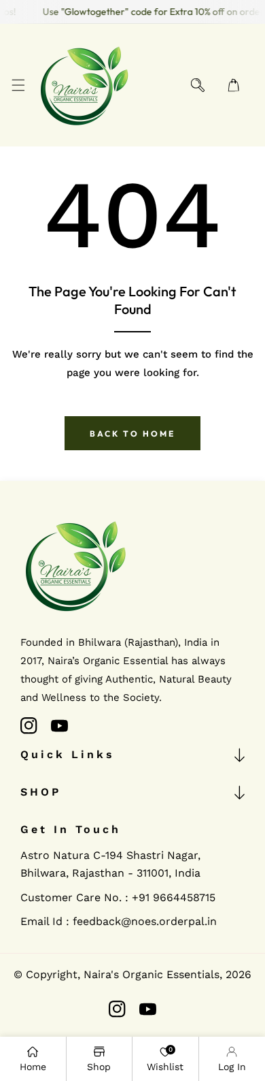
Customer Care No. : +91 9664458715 (117, 897)
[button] (18, 85)
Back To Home (132, 433)
